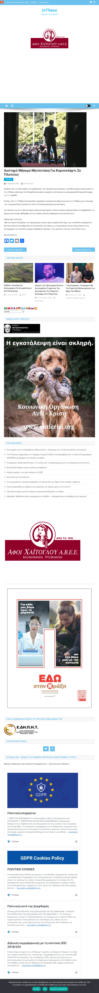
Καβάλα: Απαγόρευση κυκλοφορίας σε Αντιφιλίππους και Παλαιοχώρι (18, 288)
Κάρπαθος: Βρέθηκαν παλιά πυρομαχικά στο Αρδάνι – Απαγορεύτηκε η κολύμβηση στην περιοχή (46, 496)
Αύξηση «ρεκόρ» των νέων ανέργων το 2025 (25, 472)
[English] (12, 308)
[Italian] (25, 308)
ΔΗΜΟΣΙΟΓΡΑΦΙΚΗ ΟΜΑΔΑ (75, 298)
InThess (49, 10)
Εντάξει (36, 989)
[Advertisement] (49, 81)
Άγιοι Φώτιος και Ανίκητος (18, 477)
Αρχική (33, 2)
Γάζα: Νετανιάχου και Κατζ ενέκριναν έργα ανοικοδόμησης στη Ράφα (35, 492)
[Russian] (32, 308)
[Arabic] (5, 308)
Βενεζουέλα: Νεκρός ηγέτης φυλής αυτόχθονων (27, 468)
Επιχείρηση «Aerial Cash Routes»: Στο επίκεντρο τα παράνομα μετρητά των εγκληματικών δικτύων (48, 463)
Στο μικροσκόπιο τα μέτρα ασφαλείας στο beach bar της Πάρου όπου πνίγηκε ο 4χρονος (43, 482)
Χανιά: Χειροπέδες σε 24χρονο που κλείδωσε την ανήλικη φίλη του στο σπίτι (39, 487)
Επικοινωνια (44, 2)
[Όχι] (95, 986)
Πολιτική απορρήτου (58, 989)
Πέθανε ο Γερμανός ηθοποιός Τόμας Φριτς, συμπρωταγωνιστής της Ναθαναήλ (17, 250)
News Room (28, 184)
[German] (19, 308)
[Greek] (22, 308)
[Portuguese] (29, 308)
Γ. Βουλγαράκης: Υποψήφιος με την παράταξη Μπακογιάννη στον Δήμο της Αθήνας (80, 288)
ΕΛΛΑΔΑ (9, 179)
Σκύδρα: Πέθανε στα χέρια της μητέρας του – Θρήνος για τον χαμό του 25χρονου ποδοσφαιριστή (84, 250)
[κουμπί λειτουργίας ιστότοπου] (88, 105)
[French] (15, 308)
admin (24, 295)
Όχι (45, 989)
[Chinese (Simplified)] (9, 308)
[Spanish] (36, 308)
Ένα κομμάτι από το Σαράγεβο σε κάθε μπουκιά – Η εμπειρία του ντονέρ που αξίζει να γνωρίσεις (47, 450)
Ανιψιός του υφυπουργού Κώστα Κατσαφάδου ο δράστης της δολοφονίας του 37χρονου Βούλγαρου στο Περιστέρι (49, 289)
